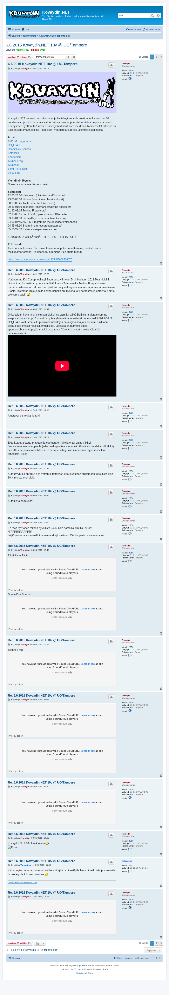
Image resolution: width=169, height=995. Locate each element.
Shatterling (14, 156)
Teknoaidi (13, 164)
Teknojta (34, 50)
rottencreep (22, 50)
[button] (161, 57)
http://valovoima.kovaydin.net (22, 882)
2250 (131, 70)
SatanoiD (13, 152)
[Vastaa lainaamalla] (111, 64)
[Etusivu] (24, 13)
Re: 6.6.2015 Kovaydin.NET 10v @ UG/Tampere (41, 270)
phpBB (82, 965)
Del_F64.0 (14, 145)
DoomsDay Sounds (19, 149)
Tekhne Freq (15, 161)
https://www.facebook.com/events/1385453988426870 (40, 259)
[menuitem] (25, 29)
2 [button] (156, 57)
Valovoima (14, 172)
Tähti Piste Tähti (18, 168)
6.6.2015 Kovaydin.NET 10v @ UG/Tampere (46, 45)
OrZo (43, 50)
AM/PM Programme (20, 141)
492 (130, 865)
